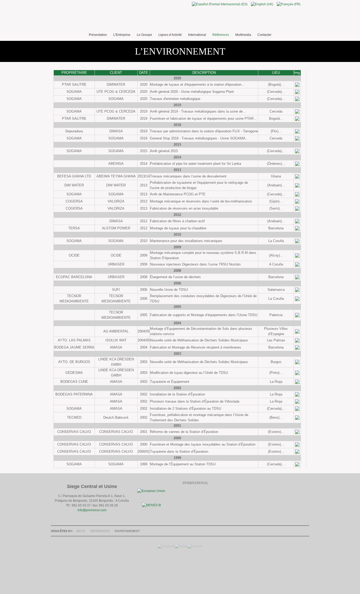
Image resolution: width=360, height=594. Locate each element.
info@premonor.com (91, 510)
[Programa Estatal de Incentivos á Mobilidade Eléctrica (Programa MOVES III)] (151, 505)
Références (100, 531)
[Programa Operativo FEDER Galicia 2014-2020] (151, 491)
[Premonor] (180, 18)
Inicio (80, 531)
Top (178, 567)
